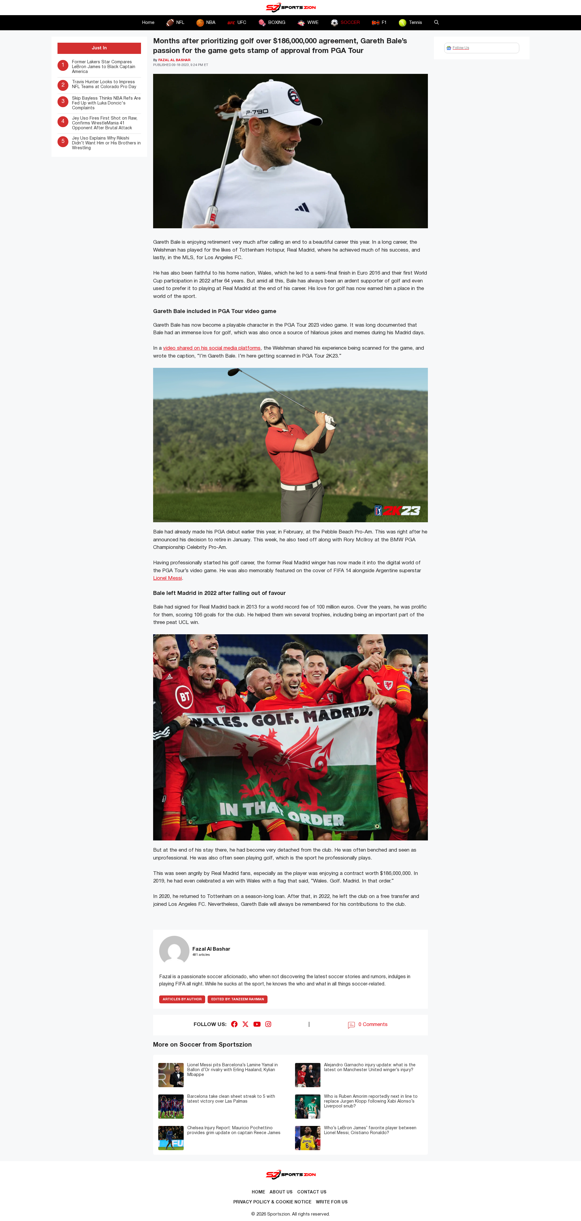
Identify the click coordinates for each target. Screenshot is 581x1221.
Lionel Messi (167, 578)
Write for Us (332, 1202)
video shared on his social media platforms (212, 348)
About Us (281, 1192)
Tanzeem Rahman (237, 999)
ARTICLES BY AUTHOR (182, 999)
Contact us (312, 1192)
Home (148, 23)
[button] (436, 22)
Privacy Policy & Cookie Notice (272, 1202)
